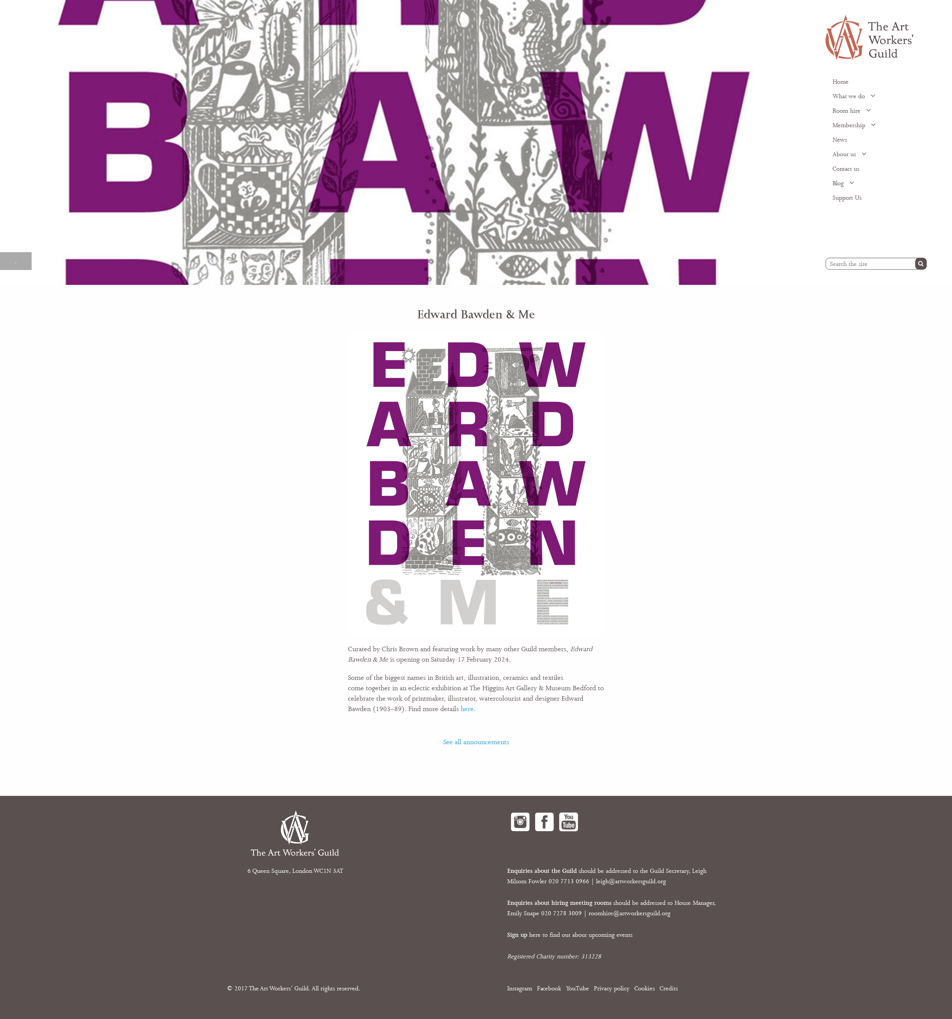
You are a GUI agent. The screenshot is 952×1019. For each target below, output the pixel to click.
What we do (850, 96)
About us (845, 154)
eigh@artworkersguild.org (632, 881)
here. (468, 709)
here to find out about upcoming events (570, 935)
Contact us (846, 169)
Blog (839, 183)
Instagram (519, 988)
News (840, 140)
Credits (669, 988)
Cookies (644, 988)
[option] (404, 142)
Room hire (847, 111)
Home (841, 82)
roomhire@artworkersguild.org (629, 913)
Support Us (847, 198)
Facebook (549, 988)
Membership (850, 125)
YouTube (577, 988)
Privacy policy (612, 988)
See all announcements (476, 742)
